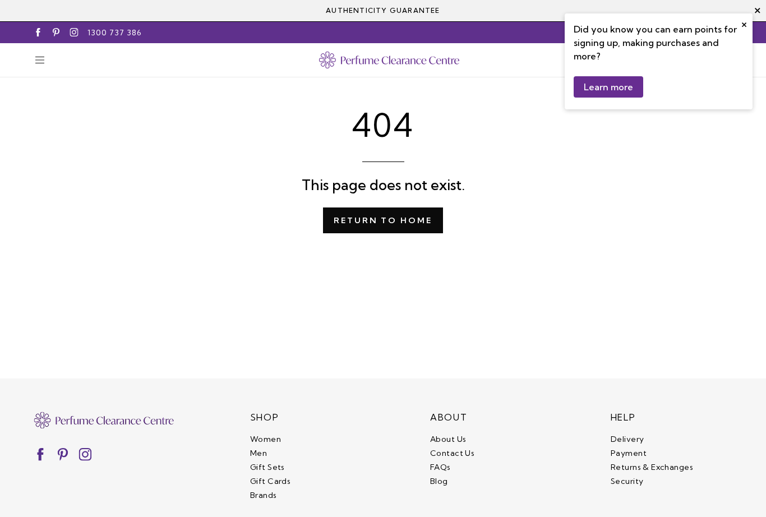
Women (265, 439)
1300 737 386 (114, 32)
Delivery (627, 439)
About (448, 417)
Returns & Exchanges (652, 467)
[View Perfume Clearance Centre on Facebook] (38, 32)
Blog (439, 481)
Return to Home (383, 220)
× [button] (744, 23)
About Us (448, 439)
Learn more (608, 87)
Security (627, 481)
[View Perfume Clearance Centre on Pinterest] (56, 32)
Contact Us (452, 453)
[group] (383, 11)
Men (258, 453)
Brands (263, 495)
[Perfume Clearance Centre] (389, 60)
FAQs (440, 467)
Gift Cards (270, 481)
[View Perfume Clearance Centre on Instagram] (74, 32)
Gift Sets (267, 467)
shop (264, 417)
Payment (629, 453)
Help (623, 417)
